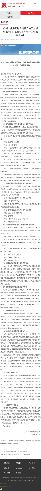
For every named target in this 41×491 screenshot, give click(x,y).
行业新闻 (10, 13)
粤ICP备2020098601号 (32, 478)
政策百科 (10, 17)
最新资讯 (31, 13)
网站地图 (10, 480)
